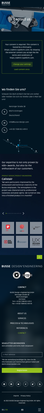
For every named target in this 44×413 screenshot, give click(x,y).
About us (22, 313)
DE (3, 410)
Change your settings (22, 64)
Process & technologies (22, 323)
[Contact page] (22, 410)
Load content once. (22, 69)
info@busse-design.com (19, 122)
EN (7, 410)
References (22, 328)
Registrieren (22, 370)
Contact (22, 333)
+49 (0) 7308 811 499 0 (18, 129)
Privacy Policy (26, 396)
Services (22, 318)
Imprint (16, 396)
